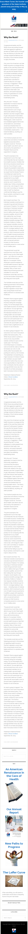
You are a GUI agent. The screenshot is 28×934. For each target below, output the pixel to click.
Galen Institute (14, 19)
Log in (14, 926)
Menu (15, 31)
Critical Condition (13, 377)
